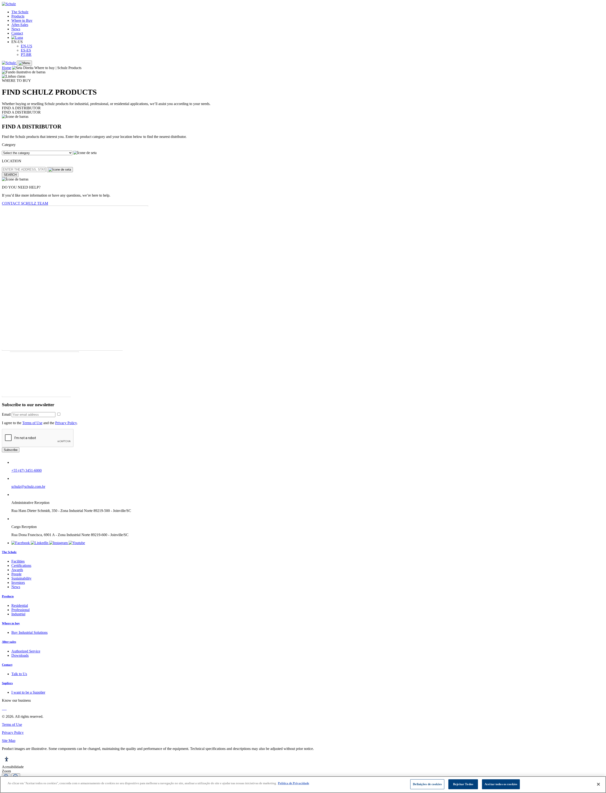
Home (6, 68)
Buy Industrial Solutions (29, 632)
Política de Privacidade (293, 783)
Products (17, 16)
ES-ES (26, 50)
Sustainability (21, 578)
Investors (18, 583)
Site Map (8, 741)
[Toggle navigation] (24, 63)
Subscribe (11, 450)
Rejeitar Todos (463, 784)
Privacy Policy (66, 423)
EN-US (26, 46)
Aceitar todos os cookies (501, 784)
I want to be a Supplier (28, 692)
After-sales (9, 641)
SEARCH (10, 174)
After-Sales (19, 25)
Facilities (18, 561)
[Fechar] (598, 784)
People (16, 574)
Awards (17, 570)
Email (6, 414)
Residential (19, 606)
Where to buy (11, 623)
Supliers (7, 683)
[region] (303, 784)
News (15, 29)
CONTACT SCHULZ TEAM (25, 203)
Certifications (21, 566)
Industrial (18, 614)
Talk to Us (19, 674)
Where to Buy (21, 20)
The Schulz (19, 12)
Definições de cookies (427, 784)
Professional (20, 610)
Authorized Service (25, 651)
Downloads (20, 655)
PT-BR (26, 55)
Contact (17, 33)
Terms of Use (32, 423)
